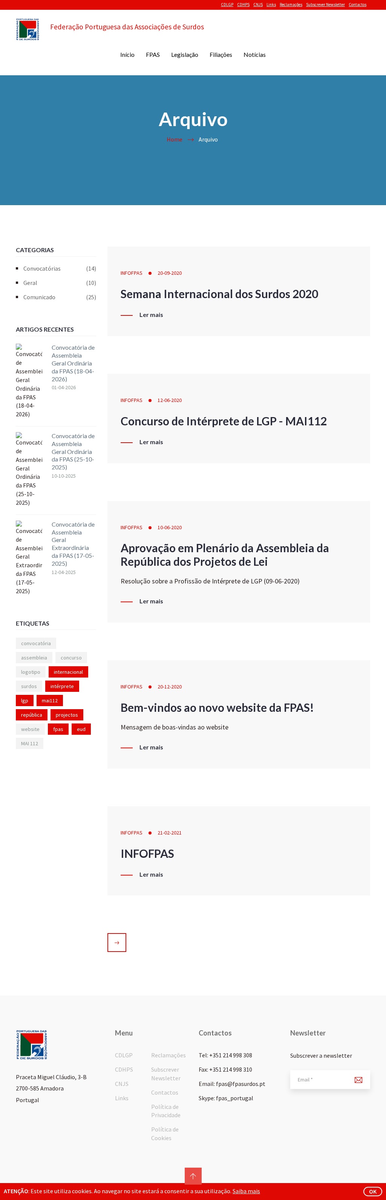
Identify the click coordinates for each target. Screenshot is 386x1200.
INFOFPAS (131, 273)
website (30, 729)
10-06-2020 (170, 527)
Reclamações (291, 4)
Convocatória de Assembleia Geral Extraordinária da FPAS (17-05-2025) (73, 544)
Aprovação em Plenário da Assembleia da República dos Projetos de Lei (225, 554)
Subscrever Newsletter (325, 4)
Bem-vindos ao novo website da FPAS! (217, 707)
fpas (58, 729)
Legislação (184, 54)
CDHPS (243, 4)
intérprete (62, 686)
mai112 (50, 700)
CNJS (258, 4)
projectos (67, 714)
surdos (29, 686)
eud (81, 729)
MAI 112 (29, 743)
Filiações (221, 54)
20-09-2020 (170, 273)
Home (174, 139)
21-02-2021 (170, 832)
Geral (59, 282)
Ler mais (151, 314)
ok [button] (373, 1191)
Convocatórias (59, 268)
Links (271, 4)
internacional (68, 672)
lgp (24, 700)
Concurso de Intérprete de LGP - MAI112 (224, 421)
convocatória (36, 643)
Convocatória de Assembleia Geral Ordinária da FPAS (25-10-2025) (73, 451)
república (31, 714)
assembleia (34, 657)
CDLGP (227, 4)
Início (127, 54)
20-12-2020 (170, 686)
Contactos (357, 4)
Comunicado (59, 297)
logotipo (30, 672)
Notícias (255, 54)
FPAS (153, 54)
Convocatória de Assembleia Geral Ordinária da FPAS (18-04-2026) (73, 363)
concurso (71, 657)
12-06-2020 (170, 400)
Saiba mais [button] (246, 1191)
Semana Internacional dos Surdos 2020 (219, 293)
